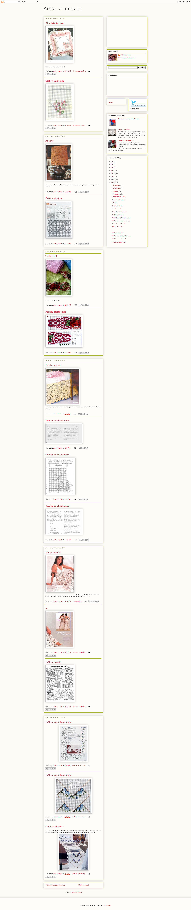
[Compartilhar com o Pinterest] (55, 74)
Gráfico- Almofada (54, 80)
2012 (113, 164)
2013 (113, 161)
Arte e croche (63, 9)
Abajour (49, 140)
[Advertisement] (125, 31)
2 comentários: (77, 601)
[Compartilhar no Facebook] (53, 74)
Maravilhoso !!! (53, 552)
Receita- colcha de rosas (57, 420)
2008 (113, 176)
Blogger (108, 905)
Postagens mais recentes (55, 885)
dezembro (116, 185)
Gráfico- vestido (53, 661)
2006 (113, 182)
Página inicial (83, 885)
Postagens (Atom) (76, 892)
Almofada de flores (54, 22)
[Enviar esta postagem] (89, 71)
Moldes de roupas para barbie (128, 119)
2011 (113, 167)
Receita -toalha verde (55, 311)
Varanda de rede (123, 129)
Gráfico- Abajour (53, 198)
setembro (116, 194)
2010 (113, 170)
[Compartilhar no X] (51, 74)
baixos (110, 102)
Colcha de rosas (53, 365)
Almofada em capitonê (125, 141)
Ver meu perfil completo (126, 58)
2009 (113, 173)
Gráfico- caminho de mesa (58, 721)
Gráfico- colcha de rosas (57, 454)
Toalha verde (51, 256)
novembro (116, 188)
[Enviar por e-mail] (46, 74)
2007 (113, 179)
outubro (116, 191)
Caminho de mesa (54, 826)
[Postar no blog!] (48, 74)
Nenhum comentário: (79, 71)
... (46, 607)
